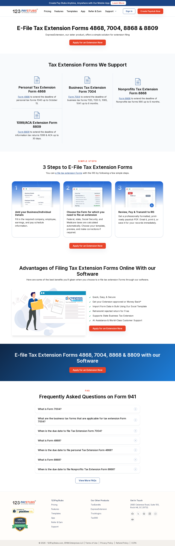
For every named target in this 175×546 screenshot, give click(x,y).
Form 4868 (24, 96)
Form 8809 (24, 132)
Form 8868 (125, 98)
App (83, 11)
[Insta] (155, 514)
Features (58, 11)
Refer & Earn (94, 11)
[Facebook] (132, 514)
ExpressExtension (99, 509)
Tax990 (94, 518)
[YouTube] (132, 519)
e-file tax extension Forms (68, 173)
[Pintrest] (144, 514)
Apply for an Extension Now (87, 42)
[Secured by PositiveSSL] (23, 510)
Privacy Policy (106, 543)
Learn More (118, 3)
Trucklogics (96, 513)
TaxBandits (96, 505)
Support (55, 526)
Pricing (47, 11)
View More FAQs (87, 480)
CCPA (133, 543)
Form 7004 (74, 96)
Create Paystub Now (150, 11)
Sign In (129, 11)
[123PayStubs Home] (25, 11)
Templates (72, 11)
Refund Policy (122, 543)
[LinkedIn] (150, 514)
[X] (138, 514)
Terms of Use (91, 543)
